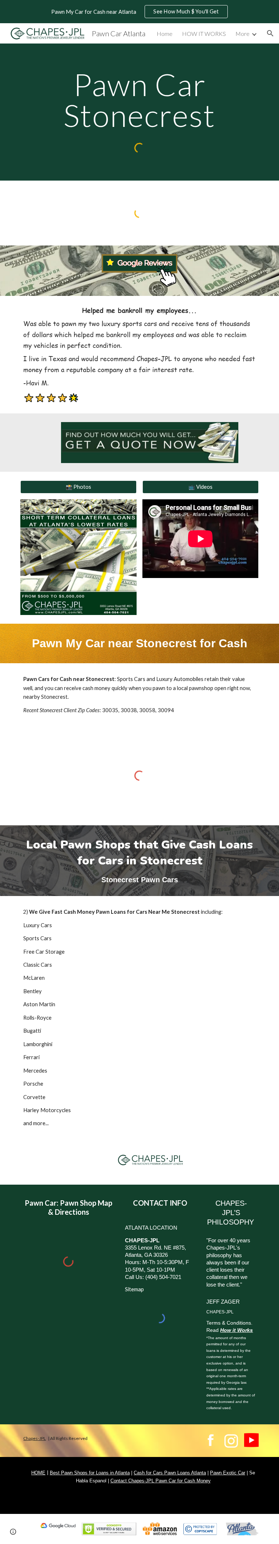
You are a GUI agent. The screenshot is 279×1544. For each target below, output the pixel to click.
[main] (139, 100)
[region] (139, 11)
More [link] (242, 33)
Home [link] (165, 33)
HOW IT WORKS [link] (204, 33)
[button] (270, 33)
